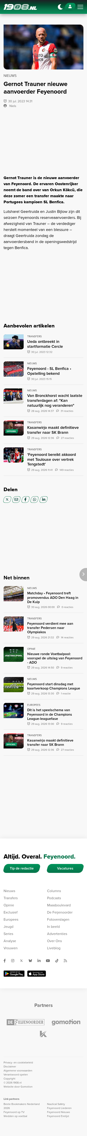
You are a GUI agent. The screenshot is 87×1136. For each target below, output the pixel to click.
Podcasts (54, 898)
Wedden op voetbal (15, 1116)
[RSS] (67, 960)
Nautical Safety (56, 1104)
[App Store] (36, 974)
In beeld (53, 926)
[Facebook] (25, 499)
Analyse (10, 940)
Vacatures (65, 868)
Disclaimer (10, 1067)
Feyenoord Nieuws (58, 1112)
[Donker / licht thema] (60, 7)
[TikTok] (58, 960)
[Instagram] (14, 960)
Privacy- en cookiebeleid (18, 1063)
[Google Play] (14, 974)
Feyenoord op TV (14, 1112)
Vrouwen (11, 948)
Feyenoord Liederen (59, 1108)
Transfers (11, 898)
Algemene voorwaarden (18, 1071)
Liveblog (53, 948)
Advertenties (57, 933)
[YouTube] (50, 960)
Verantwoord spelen (16, 1075)
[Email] (16, 499)
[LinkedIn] (43, 499)
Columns (54, 890)
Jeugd (8, 926)
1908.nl (20, 7)
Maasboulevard (59, 905)
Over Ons (54, 940)
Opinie (9, 905)
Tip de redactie (22, 868)
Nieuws (9, 890)
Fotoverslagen (58, 919)
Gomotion (27, 1087)
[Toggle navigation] (80, 6)
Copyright (9, 1079)
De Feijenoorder (59, 912)
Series (8, 933)
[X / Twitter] (7, 499)
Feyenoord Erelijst (58, 1116)
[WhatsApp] (34, 499)
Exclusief (11, 912)
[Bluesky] (32, 960)
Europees (11, 919)
